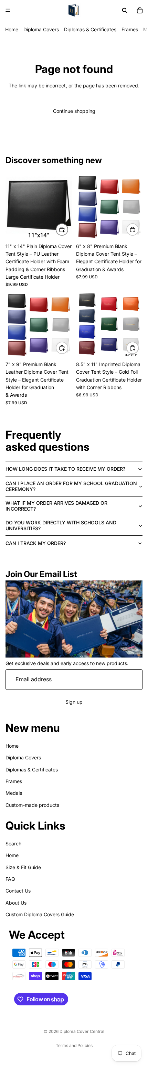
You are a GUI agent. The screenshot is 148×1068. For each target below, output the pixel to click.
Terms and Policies (74, 1045)
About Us (16, 902)
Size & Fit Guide (23, 867)
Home (11, 29)
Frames (129, 29)
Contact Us (18, 891)
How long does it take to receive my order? (65, 469)
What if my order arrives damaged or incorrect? (56, 506)
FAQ (10, 879)
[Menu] (8, 10)
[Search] (124, 10)
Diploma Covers (41, 29)
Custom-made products (32, 805)
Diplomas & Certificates (90, 29)
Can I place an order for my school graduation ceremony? (71, 486)
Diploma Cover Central (82, 1031)
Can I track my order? (36, 543)
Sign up (74, 701)
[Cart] (139, 10)
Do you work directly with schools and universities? (61, 525)
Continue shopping (74, 111)
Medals (14, 793)
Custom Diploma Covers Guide (40, 914)
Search (13, 843)
